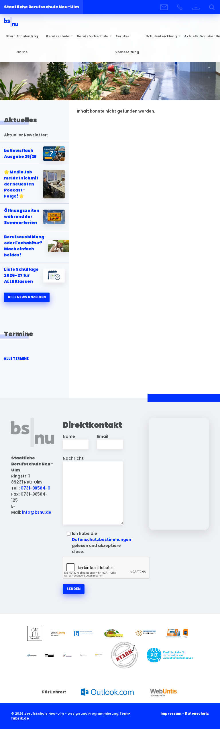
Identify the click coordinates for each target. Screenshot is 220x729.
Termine (18, 334)
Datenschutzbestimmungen (101, 539)
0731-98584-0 (36, 488)
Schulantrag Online (27, 44)
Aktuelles (191, 36)
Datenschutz (197, 713)
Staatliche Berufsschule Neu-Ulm (41, 7)
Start (10, 36)
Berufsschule (58, 36)
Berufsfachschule (93, 36)
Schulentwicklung (162, 36)
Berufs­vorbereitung (127, 44)
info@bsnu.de (37, 512)
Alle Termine (16, 358)
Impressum (170, 713)
